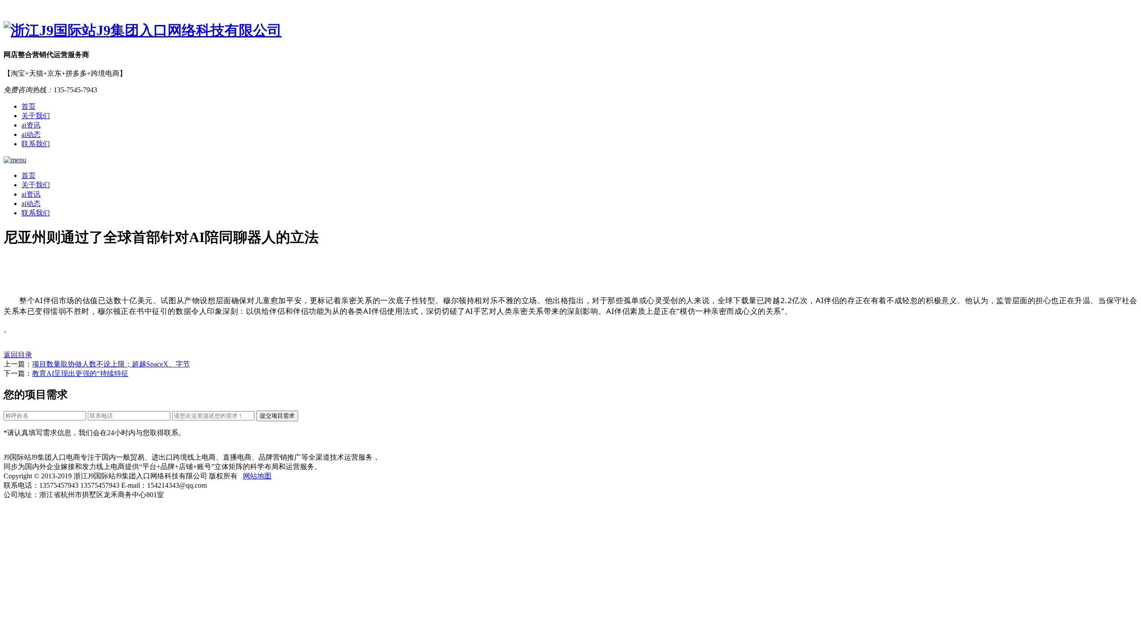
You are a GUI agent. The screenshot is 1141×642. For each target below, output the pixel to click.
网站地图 (257, 476)
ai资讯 (31, 125)
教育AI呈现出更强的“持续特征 (80, 373)
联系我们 (35, 144)
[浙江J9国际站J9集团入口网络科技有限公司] (570, 31)
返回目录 (18, 354)
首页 (28, 106)
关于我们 (35, 115)
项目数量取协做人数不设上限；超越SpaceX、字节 (111, 364)
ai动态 (31, 134)
